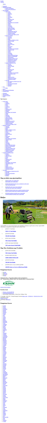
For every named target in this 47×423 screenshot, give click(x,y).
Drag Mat (10, 82)
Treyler (9, 24)
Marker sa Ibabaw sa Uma (10, 129)
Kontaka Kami (6, 91)
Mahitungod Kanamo (7, 7)
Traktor (9, 23)
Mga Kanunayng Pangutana (8, 90)
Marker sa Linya (11, 44)
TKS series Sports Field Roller (12, 245)
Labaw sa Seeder (11, 28)
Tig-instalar (10, 17)
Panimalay (5, 6)
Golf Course (7, 11)
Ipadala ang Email (3, 298)
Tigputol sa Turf (11, 49)
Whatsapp (8, 299)
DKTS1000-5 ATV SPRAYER (11, 181)
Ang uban (7, 80)
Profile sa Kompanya (9, 8)
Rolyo (9, 18)
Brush (9, 14)
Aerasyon (10, 36)
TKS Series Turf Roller (11, 240)
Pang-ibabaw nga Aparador (13, 22)
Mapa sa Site (24, 296)
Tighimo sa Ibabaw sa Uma (13, 40)
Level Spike (10, 26)
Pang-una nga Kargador (12, 83)
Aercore (9, 64)
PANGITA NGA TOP (38, 296)
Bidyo (4, 89)
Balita (6, 88)
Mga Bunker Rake (11, 29)
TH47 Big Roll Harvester (10, 184)
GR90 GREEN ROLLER (11, 257)
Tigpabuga (10, 13)
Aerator (9, 12)
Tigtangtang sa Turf (11, 73)
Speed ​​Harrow (10, 57)
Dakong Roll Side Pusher (13, 55)
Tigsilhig (9, 21)
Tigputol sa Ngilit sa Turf (13, 58)
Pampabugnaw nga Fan (12, 31)
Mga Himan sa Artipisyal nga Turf (14, 81)
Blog (4, 86)
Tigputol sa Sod (11, 19)
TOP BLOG (30, 296)
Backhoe (9, 85)
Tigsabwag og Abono (12, 32)
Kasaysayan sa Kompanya (10, 9)
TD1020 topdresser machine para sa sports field (14, 194)
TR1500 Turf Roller (10, 236)
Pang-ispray (10, 20)
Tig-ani (9, 16)
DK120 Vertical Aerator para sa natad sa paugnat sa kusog (16, 191)
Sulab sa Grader (11, 41)
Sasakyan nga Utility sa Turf (13, 34)
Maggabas (10, 30)
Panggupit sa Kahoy (12, 79)
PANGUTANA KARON (5, 287)
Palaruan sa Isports (9, 35)
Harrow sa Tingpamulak (12, 56)
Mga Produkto (6, 10)
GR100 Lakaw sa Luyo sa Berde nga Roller (16, 267)
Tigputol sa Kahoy (11, 33)
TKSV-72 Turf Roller (10, 231)
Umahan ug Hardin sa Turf (10, 62)
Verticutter (10, 25)
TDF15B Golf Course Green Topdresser (13, 188)
